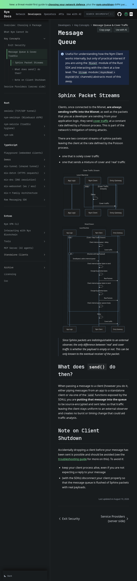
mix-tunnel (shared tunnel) (21, 166)
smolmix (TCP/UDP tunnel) (20, 110)
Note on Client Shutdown (30, 79)
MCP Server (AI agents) (18, 247)
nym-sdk (8, 134)
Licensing (10, 274)
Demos (7, 159)
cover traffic (100, 121)
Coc (6, 280)
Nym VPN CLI (11, 223)
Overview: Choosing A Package (22, 25)
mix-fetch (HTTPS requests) (21, 172)
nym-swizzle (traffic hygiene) (17, 126)
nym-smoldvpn (105, 4)
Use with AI (121, 29)
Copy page (104, 29)
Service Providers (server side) (24, 86)
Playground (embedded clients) (23, 152)
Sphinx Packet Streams (29, 62)
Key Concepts (12, 38)
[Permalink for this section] (122, 95)
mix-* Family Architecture (20, 192)
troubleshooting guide (72, 459)
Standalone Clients (16, 254)
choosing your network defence (66, 4)
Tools (7, 241)
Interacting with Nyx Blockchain (17, 232)
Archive (8, 267)
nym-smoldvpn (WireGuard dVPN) (23, 117)
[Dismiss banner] (133, 4)
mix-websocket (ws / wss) (20, 186)
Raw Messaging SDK (15, 199)
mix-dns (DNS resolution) (20, 179)
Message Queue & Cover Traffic (22, 53)
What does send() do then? (27, 71)
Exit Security (16, 45)
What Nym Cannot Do (16, 31)
